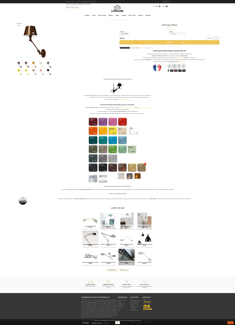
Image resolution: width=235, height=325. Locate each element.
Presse (119, 309)
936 (126, 227)
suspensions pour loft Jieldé (144, 107)
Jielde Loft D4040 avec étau (108, 244)
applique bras (169, 25)
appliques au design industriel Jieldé (127, 107)
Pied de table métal (134, 310)
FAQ (119, 310)
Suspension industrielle (126, 262)
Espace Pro (166, 1)
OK (117, 322)
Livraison (120, 302)
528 (126, 245)
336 (108, 227)
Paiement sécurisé (121, 303)
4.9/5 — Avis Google (147, 303)
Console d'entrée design (135, 301)
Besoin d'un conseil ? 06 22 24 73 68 (88, 1)
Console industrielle (134, 306)
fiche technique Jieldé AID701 (124, 99)
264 (145, 245)
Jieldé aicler (88, 97)
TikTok (149, 300)
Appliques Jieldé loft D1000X (90, 262)
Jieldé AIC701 (182, 61)
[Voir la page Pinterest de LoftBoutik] (146, 300)
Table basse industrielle (134, 300)
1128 (108, 263)
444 (90, 227)
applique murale (180, 57)
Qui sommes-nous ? (70, 1)
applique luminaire (90, 226)
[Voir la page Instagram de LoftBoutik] (144, 300)
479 (90, 245)
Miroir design (132, 309)
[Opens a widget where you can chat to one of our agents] (230, 322)
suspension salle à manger (144, 244)
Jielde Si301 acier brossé (144, 262)
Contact (77, 1)
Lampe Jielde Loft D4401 (126, 244)
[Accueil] (117, 8)
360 (90, 263)
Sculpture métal (133, 307)
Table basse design (134, 302)
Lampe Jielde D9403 (126, 226)
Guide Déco (120, 307)
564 (108, 245)
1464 (144, 227)
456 (145, 263)
